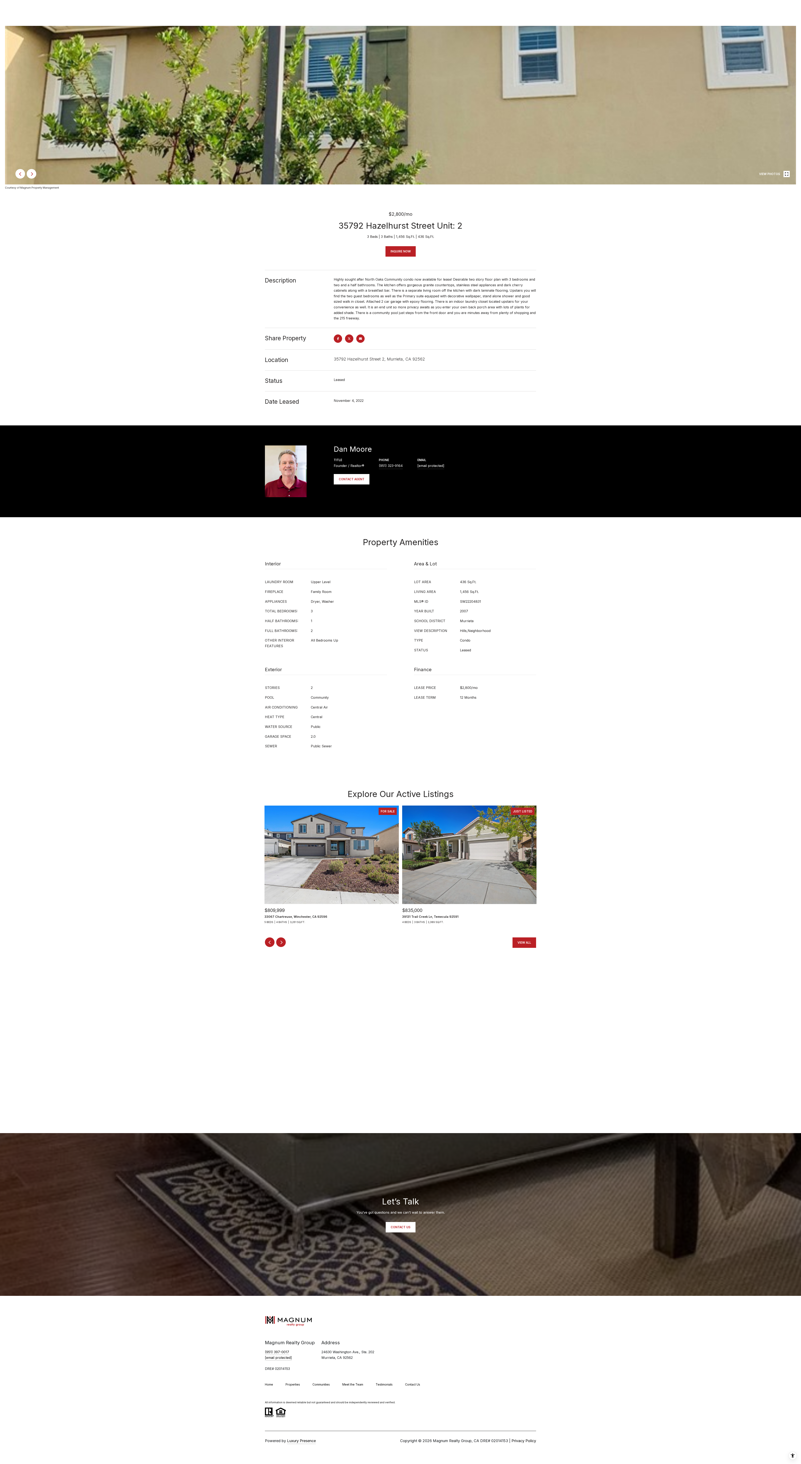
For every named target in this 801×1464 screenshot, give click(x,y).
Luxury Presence (301, 1441)
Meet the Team (352, 1384)
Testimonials (384, 1384)
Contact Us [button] (401, 1227)
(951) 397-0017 (277, 1352)
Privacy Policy (523, 1441)
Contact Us (412, 1384)
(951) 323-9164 (391, 466)
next (31, 174)
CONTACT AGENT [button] (351, 479)
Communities (321, 1384)
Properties (293, 1384)
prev (20, 174)
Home (269, 1384)
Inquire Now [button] (400, 251)
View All (524, 942)
